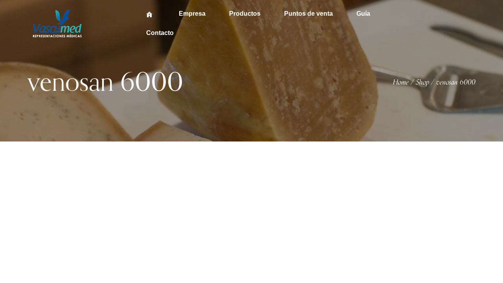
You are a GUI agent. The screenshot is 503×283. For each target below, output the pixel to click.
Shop (422, 82)
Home (401, 82)
